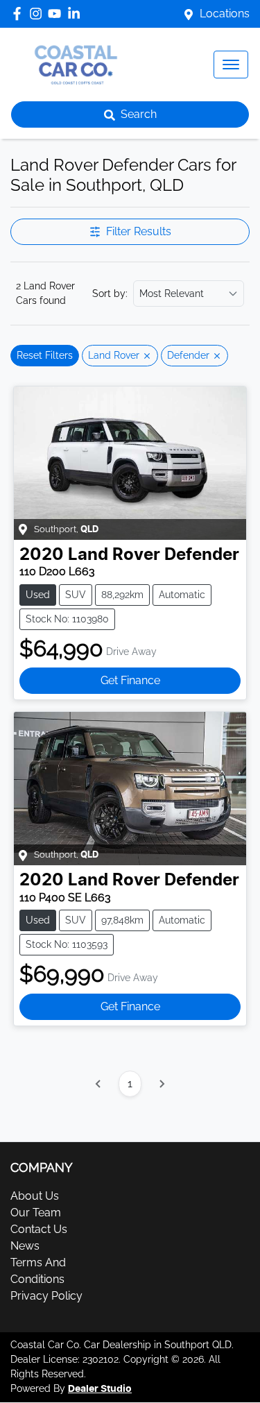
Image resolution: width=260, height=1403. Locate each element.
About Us (34, 1195)
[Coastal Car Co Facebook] (19, 13)
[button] (231, 64)
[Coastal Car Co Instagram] (38, 13)
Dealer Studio (100, 1389)
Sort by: (110, 293)
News (25, 1245)
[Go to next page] (161, 1084)
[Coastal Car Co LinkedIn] (76, 13)
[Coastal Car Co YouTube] (57, 13)
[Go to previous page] (98, 1084)
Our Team (35, 1212)
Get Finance (130, 680)
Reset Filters (45, 355)
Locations (225, 13)
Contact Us (38, 1229)
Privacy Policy (46, 1295)
